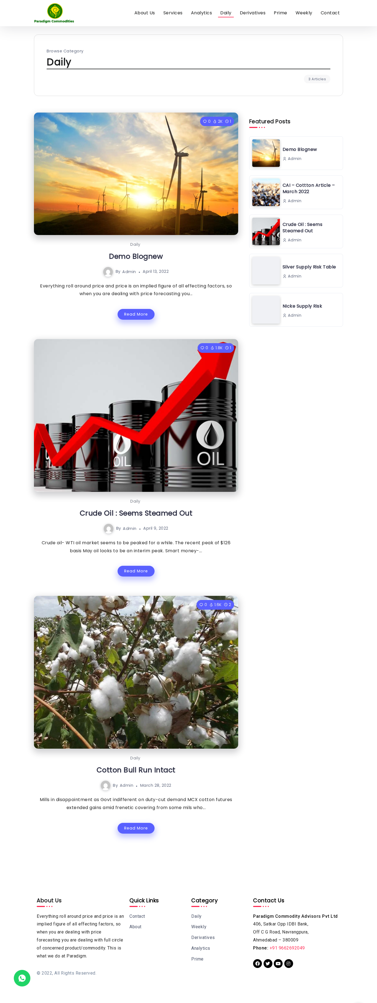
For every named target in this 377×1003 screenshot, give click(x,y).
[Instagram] (288, 963)
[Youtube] (278, 963)
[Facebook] (257, 963)
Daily (135, 244)
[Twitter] (268, 963)
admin (129, 271)
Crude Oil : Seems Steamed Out (136, 513)
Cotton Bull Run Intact (136, 770)
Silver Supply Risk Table (309, 267)
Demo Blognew (136, 256)
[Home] (22, 977)
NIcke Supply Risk (302, 306)
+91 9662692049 (287, 948)
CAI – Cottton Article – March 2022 (309, 188)
